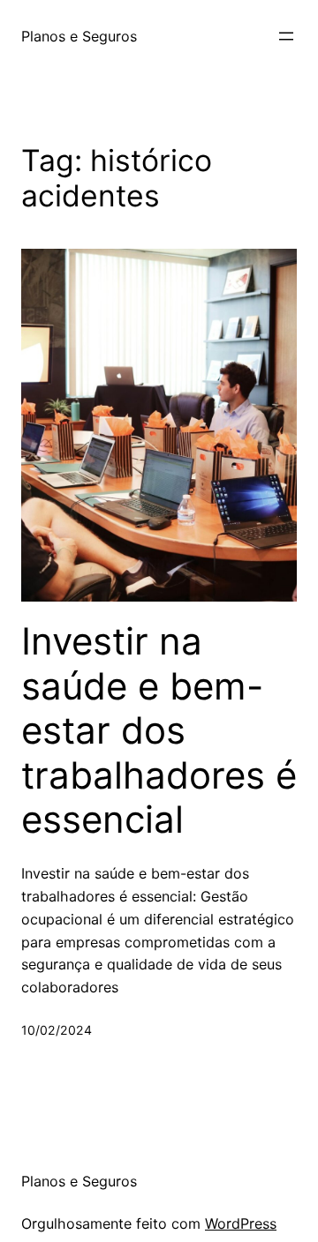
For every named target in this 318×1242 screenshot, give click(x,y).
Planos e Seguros (79, 36)
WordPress (240, 1223)
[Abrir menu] (286, 36)
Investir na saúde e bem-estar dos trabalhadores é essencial (159, 730)
